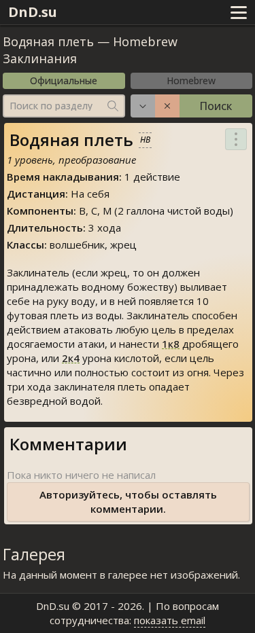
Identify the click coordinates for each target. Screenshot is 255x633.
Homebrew (191, 80)
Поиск (215, 105)
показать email (169, 620)
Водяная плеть (48, 41)
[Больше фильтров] (143, 105)
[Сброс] (167, 105)
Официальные (63, 80)
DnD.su (32, 12)
